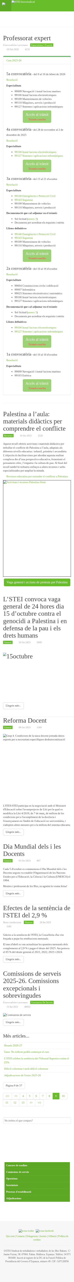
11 (7, 1102)
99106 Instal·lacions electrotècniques (35, 152)
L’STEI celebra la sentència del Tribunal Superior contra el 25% (36, 1060)
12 (15, 1102)
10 (63, 1096)
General (8, 642)
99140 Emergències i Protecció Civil (35, 195)
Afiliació (52, 1236)
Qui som (10, 1236)
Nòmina (28, 922)
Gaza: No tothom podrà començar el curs (26, 1051)
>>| (39, 1102)
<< (15, 1096)
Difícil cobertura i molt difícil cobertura (26, 1068)
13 (23, 1102)
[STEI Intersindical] (23, 2)
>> (31, 1102)
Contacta (20, 1236)
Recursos (8, 435)
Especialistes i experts (41, 45)
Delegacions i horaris (36, 1236)
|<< (7, 1096)
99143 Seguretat (24, 199)
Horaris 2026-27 (13, 1045)
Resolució (12, 79)
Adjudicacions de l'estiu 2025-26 (22, 1075)
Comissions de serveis (42, 1002)
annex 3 (32, 218)
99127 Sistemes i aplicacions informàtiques (39, 155)
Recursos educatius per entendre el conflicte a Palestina (37, 476)
